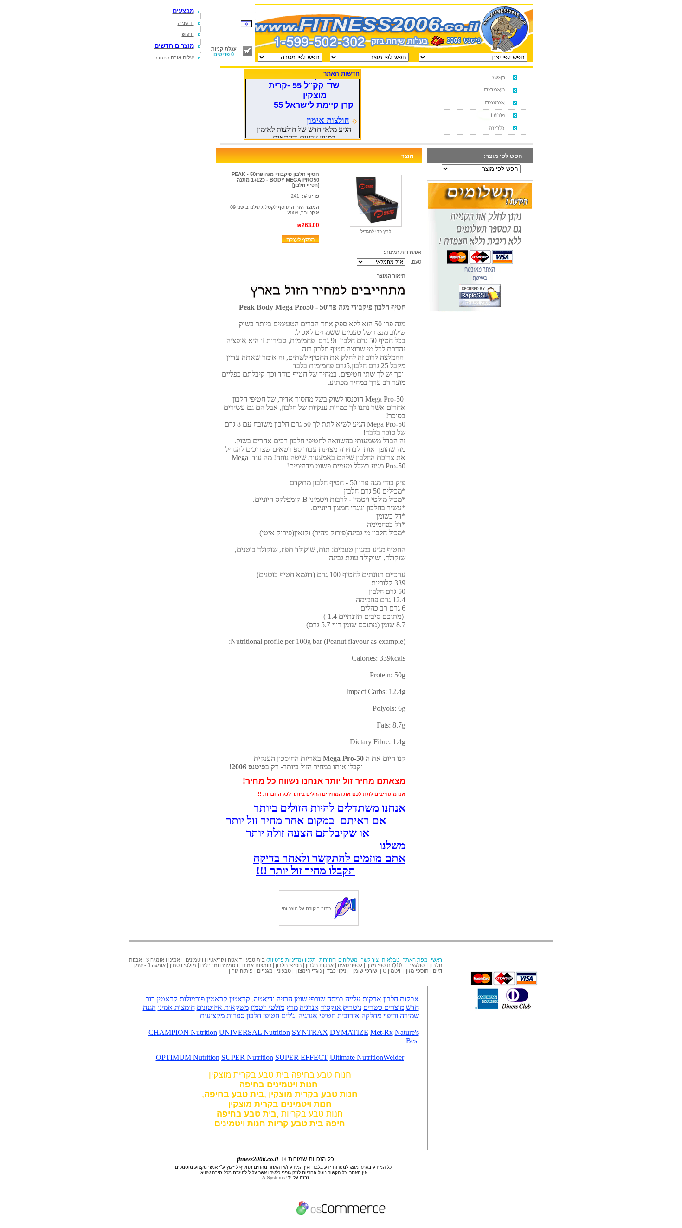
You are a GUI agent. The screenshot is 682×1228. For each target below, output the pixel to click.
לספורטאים (350, 965)
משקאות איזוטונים (223, 1007)
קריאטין (215, 959)
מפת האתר (415, 959)
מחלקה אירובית (359, 1016)
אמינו (174, 959)
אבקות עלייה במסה (354, 999)
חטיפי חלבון (289, 965)
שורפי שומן (365, 971)
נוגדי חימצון (309, 971)
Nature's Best (407, 1036)
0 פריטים (223, 54)
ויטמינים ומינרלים (219, 965)
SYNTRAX (310, 1032)
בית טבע (255, 959)
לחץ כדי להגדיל (375, 231)
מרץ (292, 1007)
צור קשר (370, 959)
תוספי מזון (379, 965)
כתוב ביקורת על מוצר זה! (306, 908)
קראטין (239, 999)
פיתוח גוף (242, 971)
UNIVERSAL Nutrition (254, 1032)
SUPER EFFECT (301, 1057)
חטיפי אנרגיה (316, 1016)
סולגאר (416, 965)
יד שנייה (186, 23)
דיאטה (235, 959)
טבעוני (284, 971)
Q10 (397, 965)
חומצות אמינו (256, 965)
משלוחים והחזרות (338, 959)
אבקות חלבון (320, 965)
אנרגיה (309, 1007)
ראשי (436, 959)
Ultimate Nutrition (356, 1057)
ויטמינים (194, 959)
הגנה (149, 1007)
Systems (273, 1177)
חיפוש (188, 34)
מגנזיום (265, 971)
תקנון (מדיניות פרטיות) (291, 959)
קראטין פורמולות (203, 999)
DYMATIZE (349, 1032)
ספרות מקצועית (222, 1016)
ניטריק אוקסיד (341, 1007)
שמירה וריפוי (401, 1016)
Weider (393, 1057)
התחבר (162, 57)
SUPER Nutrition (247, 1057)
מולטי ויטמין (183, 965)
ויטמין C (391, 971)
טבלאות (390, 959)
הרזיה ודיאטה (273, 999)
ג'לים (288, 1016)
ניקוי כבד (336, 971)
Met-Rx (381, 1032)
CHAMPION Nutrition (182, 1032)
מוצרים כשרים (383, 1007)
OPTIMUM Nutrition (187, 1057)
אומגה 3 (155, 959)
